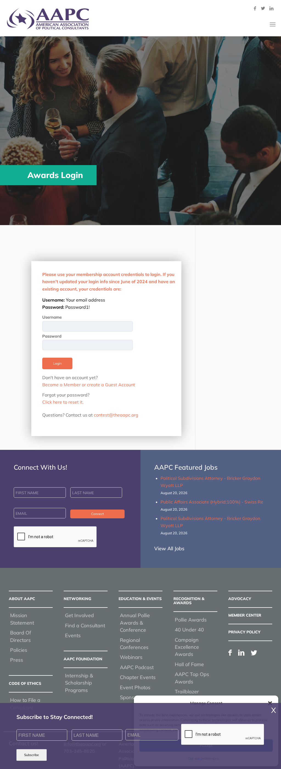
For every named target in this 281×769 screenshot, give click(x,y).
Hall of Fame (189, 664)
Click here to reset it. (63, 402)
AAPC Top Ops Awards (192, 678)
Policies (18, 650)
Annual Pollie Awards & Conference (135, 622)
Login (57, 363)
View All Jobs (169, 548)
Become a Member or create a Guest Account (88, 384)
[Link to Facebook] (255, 8)
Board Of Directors (20, 636)
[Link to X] (263, 8)
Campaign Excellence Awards (187, 647)
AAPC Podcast (137, 667)
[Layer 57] (48, 18)
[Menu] (273, 24)
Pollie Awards (191, 620)
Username (52, 317)
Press (16, 660)
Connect (97, 514)
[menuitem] (273, 24)
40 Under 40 (189, 629)
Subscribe (31, 755)
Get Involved (79, 615)
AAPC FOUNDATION (83, 658)
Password (51, 336)
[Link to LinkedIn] (271, 8)
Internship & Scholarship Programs (79, 682)
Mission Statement (22, 619)
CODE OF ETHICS (25, 683)
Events (73, 635)
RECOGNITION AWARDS (188, 600)
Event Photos (135, 687)
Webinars (131, 657)
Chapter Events (138, 677)
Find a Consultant (85, 625)
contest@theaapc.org (116, 415)
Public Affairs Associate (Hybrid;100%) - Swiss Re (212, 502)
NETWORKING (77, 598)
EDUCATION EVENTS (140, 598)
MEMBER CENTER (244, 615)
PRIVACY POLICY (244, 632)
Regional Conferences (134, 643)
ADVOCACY (239, 598)
